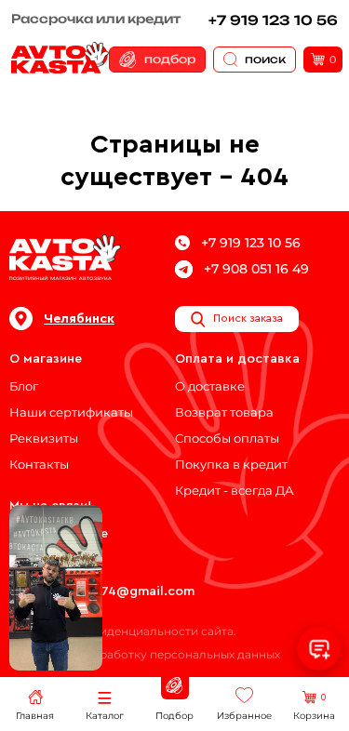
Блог (23, 386)
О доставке (210, 386)
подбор (169, 59)
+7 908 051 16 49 (256, 268)
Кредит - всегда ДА (234, 490)
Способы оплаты (227, 438)
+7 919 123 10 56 (273, 20)
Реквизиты (43, 438)
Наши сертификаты (71, 412)
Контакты (39, 464)
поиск (265, 59)
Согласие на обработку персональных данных (144, 654)
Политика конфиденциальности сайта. (122, 631)
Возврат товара (224, 412)
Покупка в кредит (231, 464)
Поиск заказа (248, 318)
